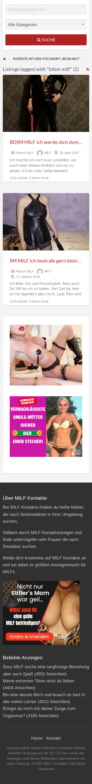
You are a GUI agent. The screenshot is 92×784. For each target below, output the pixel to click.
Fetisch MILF (24, 153)
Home (36, 738)
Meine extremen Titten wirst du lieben (38, 680)
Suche (48, 40)
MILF (47, 153)
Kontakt (53, 738)
